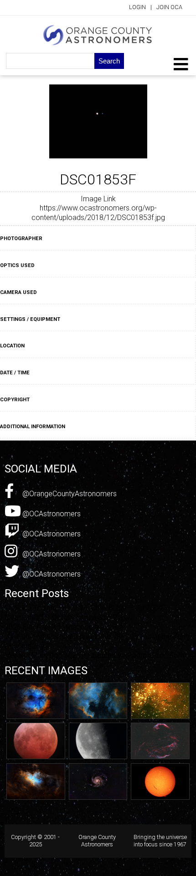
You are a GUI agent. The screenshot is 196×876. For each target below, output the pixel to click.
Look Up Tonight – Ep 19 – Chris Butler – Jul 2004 (83, 607)
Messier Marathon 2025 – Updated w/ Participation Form (96, 655)
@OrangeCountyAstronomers (69, 493)
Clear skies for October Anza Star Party (67, 617)
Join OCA (169, 7)
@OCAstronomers (51, 513)
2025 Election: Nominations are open (64, 627)
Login (137, 7)
